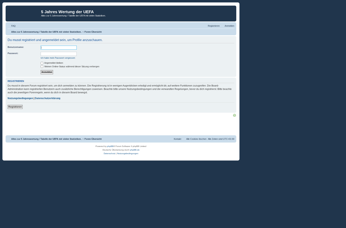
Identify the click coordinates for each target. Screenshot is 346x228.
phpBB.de (135, 150)
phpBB (110, 146)
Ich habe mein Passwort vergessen (58, 58)
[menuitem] (12, 25)
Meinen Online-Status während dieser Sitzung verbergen (71, 66)
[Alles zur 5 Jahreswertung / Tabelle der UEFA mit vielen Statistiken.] (24, 13)
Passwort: (13, 53)
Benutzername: (16, 47)
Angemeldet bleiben (53, 63)
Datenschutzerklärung (47, 98)
